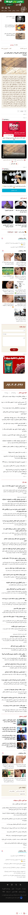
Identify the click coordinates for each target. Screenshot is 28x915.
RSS (4, 892)
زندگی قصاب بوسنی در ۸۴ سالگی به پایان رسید (14, 466)
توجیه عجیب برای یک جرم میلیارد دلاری (21, 225)
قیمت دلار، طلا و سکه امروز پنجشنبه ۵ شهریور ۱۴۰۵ (13, 698)
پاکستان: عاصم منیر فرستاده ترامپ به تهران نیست (13, 680)
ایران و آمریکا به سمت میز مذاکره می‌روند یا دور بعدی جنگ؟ (14, 828)
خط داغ (25, 482)
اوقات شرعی (14, 892)
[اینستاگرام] (12, 885)
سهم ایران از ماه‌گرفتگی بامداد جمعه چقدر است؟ (14, 408)
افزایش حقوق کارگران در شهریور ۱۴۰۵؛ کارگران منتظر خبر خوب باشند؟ (9, 721)
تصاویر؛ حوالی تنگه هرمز (19, 609)
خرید (14, 142)
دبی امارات (10, 232)
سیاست (17, 10)
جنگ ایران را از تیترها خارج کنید (17, 637)
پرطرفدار (13, 392)
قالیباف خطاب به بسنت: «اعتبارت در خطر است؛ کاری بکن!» (14, 839)
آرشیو (13, 889)
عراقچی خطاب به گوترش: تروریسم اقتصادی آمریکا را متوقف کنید (14, 655)
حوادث (9, 10)
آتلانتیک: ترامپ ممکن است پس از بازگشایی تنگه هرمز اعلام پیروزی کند (14, 510)
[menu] (2, 8)
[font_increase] (25, 111)
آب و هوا (8, 892)
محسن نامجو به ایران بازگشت (10, 17)
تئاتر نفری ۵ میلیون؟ (9, 210)
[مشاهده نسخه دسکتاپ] (6, 8)
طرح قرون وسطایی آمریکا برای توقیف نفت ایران (14, 549)
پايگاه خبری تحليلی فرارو (11, 895)
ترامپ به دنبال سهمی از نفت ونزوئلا (16, 452)
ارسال (14, 350)
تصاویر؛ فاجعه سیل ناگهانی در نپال (19, 804)
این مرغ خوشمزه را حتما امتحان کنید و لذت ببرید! (10, 25)
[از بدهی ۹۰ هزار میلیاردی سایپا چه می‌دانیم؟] (7, 219)
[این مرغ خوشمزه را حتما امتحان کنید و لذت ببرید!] (20, 27)
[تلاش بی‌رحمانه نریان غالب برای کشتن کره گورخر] (20, 36)
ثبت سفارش (14, 190)
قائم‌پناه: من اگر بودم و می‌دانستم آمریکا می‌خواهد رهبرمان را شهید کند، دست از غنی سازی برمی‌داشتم (15, 472)
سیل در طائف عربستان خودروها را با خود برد (14, 690)
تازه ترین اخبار (23, 392)
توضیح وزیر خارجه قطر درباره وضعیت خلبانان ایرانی (15, 540)
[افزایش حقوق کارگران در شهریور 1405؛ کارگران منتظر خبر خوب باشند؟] (22, 722)
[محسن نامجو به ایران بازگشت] (20, 19)
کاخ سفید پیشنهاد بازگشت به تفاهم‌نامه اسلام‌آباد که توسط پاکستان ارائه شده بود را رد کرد (14, 442)
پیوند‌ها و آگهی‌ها (6, 889)
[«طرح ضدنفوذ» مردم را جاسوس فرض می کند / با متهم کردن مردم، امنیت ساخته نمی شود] (22, 745)
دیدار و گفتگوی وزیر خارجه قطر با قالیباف (15, 583)
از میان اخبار (23, 198)
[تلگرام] (7, 885)
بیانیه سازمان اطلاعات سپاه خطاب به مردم (15, 568)
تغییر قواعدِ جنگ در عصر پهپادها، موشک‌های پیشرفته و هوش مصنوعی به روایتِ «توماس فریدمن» (14, 419)
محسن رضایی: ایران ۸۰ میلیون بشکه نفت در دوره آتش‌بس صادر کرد (14, 487)
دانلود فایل (13, 164)
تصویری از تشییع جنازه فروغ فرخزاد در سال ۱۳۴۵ (13, 462)
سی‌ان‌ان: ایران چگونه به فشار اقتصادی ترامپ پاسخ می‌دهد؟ (16, 844)
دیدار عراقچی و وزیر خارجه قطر (18, 646)
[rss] (20, 885)
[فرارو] (23, 9)
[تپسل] (2, 119)
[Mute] (5, 183)
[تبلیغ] (14, 3)
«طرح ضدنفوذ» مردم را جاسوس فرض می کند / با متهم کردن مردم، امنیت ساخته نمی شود (9, 745)
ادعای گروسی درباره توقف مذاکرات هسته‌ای (15, 672)
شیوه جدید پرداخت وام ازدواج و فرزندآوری (15, 664)
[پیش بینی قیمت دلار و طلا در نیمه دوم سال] (21, 205)
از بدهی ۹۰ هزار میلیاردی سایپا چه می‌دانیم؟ (8, 225)
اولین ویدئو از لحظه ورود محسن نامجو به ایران (14, 575)
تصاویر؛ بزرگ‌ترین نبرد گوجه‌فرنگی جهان (16, 589)
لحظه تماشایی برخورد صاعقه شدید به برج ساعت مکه (14, 600)
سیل (16, 232)
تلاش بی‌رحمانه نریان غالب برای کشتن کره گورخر (9, 34)
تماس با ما (18, 889)
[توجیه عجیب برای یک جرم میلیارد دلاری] (21, 219)
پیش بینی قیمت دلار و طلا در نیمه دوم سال (21, 211)
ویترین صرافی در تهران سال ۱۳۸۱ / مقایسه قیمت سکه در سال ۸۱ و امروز (14, 559)
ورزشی (13, 10)
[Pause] (3, 183)
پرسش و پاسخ (22, 892)
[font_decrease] (18, 111)
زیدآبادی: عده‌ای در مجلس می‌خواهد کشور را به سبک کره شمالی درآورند (15, 530)
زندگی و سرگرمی (3, 10)
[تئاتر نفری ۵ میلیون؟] (7, 205)
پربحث (6, 392)
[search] (9, 8)
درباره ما (24, 889)
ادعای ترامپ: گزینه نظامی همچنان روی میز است (14, 521)
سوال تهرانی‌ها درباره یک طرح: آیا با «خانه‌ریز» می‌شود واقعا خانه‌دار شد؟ (15, 457)
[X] (16, 885)
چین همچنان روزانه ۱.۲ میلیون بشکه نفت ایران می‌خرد (15, 617)
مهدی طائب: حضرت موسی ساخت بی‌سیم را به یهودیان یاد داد (15, 706)
